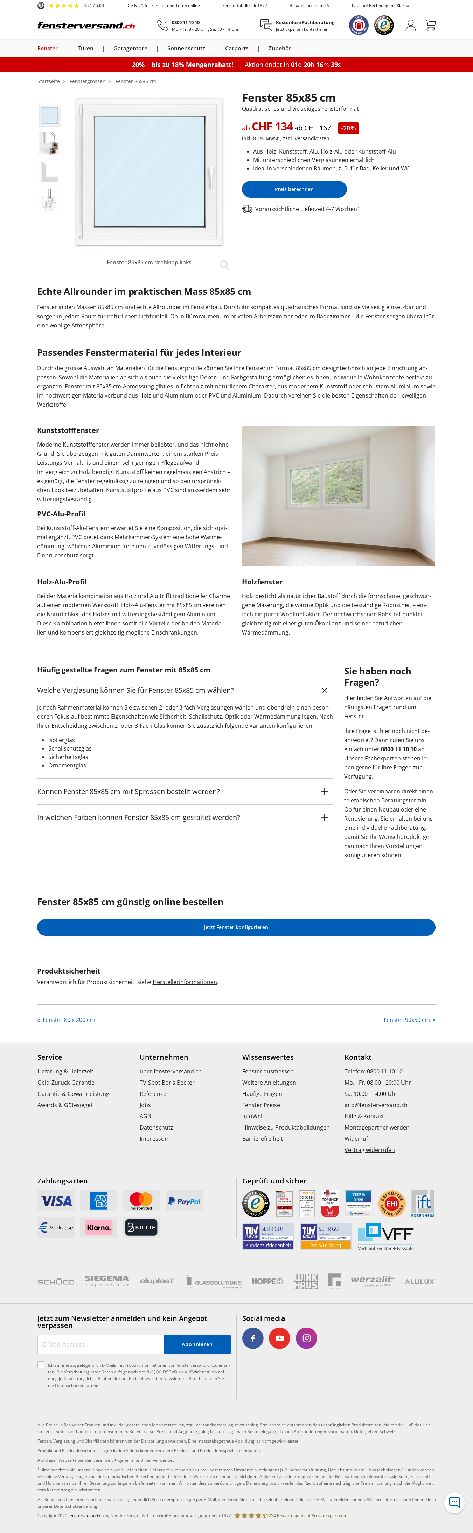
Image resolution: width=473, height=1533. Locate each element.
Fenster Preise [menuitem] (261, 1105)
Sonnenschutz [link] (186, 49)
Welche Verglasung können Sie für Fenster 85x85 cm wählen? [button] (135, 690)
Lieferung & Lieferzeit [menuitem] (65, 1071)
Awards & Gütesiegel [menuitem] (64, 1105)
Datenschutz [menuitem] (156, 1127)
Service (49, 1057)
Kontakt (358, 1057)
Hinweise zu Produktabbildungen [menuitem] (286, 1127)
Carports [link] (237, 49)
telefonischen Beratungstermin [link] (385, 800)
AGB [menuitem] (145, 1116)
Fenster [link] (47, 49)
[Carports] (253, 48)
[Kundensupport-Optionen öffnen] (454, 1503)
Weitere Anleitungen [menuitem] (269, 1082)
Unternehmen (164, 1057)
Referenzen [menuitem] (155, 1094)
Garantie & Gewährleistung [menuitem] (73, 1094)
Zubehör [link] (280, 49)
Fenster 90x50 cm (407, 1020)
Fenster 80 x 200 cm (68, 1020)
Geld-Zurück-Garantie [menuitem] (66, 1082)
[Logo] (86, 25)
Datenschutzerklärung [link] (75, 1506)
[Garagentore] (151, 48)
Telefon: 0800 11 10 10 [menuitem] (374, 1071)
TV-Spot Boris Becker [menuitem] (167, 1082)
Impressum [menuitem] (155, 1138)
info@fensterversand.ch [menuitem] (376, 1105)
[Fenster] (62, 48)
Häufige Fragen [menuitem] (262, 1094)
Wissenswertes (268, 1057)
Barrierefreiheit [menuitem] (262, 1138)
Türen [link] (85, 49)
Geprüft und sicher (274, 1181)
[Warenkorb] (430, 25)
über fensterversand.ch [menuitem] (171, 1071)
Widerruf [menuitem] (356, 1138)
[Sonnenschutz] (209, 48)
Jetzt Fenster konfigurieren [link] (236, 927)
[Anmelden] (410, 25)
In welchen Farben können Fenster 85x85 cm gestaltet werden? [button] (138, 817)
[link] (70, 5)
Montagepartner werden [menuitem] (377, 1127)
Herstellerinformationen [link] (185, 982)
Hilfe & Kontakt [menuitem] (364, 1116)
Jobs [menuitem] (145, 1105)
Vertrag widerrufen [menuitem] (370, 1150)
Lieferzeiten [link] (135, 1470)
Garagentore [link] (130, 49)
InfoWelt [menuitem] (253, 1116)
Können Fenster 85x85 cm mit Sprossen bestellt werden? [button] (128, 791)
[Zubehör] (295, 48)
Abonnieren (197, 1344)
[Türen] (97, 48)
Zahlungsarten (62, 1181)
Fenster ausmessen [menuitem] (268, 1071)
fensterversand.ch (86, 1516)
